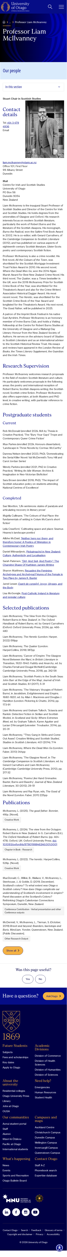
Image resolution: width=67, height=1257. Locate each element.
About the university (10, 1082)
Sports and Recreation (16, 1175)
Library (7, 1101)
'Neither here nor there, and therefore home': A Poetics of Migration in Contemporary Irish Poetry (28, 542)
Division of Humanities (47, 1069)
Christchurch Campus (47, 1132)
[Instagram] (26, 1212)
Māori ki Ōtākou (12, 1139)
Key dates (8, 1062)
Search (24, 1230)
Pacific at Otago (12, 1144)
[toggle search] (50, 7)
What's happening (16, 1159)
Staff (5, 1128)
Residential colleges (14, 1090)
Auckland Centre (44, 1127)
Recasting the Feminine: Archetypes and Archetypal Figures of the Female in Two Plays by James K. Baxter (33, 574)
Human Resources (45, 1092)
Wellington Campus (46, 1142)
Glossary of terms (54, 1230)
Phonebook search (46, 1170)
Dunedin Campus (45, 1137)
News (6, 1165)
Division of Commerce (48, 1055)
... (10, 22)
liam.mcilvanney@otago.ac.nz (19, 162)
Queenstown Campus (47, 1152)
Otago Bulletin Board (15, 1180)
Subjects (8, 1052)
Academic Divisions (42, 1047)
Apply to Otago (11, 1067)
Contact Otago (46, 1159)
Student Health (43, 1097)
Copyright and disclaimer (19, 1234)
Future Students (15, 1046)
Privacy (39, 1234)
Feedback (36, 1230)
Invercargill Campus (46, 1147)
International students (15, 1149)
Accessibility (53, 1234)
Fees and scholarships (15, 1057)
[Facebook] (16, 1212)
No (40, 979)
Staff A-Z (40, 1165)
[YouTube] (35, 1212)
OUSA (6, 1111)
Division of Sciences (46, 1074)
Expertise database (46, 1175)
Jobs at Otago (11, 1106)
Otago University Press (16, 1095)
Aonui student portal (14, 1123)
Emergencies (42, 1087)
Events (6, 1170)
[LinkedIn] (6, 1212)
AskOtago (52, 996)
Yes (28, 979)
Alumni (6, 1133)
